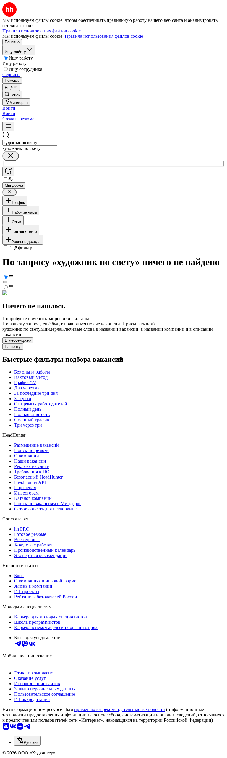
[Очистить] (10, 156)
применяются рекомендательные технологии (119, 709)
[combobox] (29, 143)
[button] (8, 108)
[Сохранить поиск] (8, 171)
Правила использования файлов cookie (104, 36)
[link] (12, 94)
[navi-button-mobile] (8, 126)
